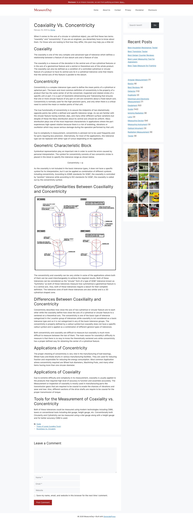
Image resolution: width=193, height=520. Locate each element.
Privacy (128, 10)
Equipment (132, 105)
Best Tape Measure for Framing (142, 66)
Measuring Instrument (137, 124)
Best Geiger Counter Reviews (141, 55)
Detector (131, 91)
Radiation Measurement (138, 132)
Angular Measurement (138, 80)
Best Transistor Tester (138, 51)
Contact (118, 10)
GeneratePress (109, 516)
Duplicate (132, 95)
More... (122, 2)
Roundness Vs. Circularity (46, 429)
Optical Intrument (135, 128)
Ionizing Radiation (136, 113)
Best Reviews (134, 87)
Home (96, 10)
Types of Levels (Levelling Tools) (49, 426)
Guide (39, 424)
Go (155, 25)
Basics (131, 83)
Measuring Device (136, 121)
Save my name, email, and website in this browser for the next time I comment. (72, 495)
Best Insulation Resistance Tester (143, 48)
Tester (130, 136)
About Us (106, 10)
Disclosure (152, 10)
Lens (130, 117)
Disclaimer (139, 10)
